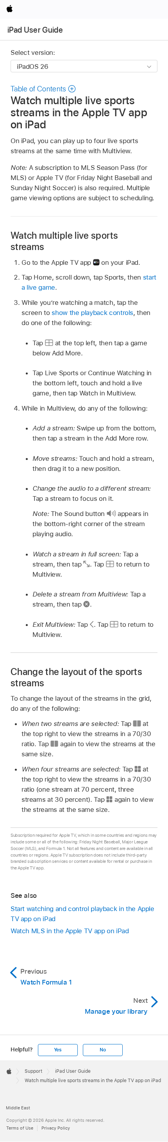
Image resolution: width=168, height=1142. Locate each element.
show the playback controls (92, 313)
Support (33, 1071)
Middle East (18, 1108)
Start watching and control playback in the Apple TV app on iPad (82, 914)
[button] (43, 88)
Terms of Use (19, 1128)
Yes (58, 1050)
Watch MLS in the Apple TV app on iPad (70, 931)
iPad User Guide (35, 30)
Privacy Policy (55, 1128)
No (103, 1050)
